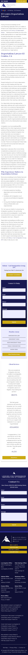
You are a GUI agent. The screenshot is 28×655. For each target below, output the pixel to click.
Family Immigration (14, 346)
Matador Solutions (22, 652)
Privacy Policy (13, 647)
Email (4, 294)
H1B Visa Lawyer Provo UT (8, 640)
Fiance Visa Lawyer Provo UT (9, 611)
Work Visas (14, 349)
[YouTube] (18, 555)
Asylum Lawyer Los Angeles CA (9, 609)
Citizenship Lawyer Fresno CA (9, 638)
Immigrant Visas (14, 339)
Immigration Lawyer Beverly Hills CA (11, 636)
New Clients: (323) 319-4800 (10, 485)
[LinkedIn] (10, 555)
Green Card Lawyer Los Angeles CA (10, 624)
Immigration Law (14, 335)
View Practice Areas (14, 354)
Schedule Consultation (14, 274)
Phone (4, 301)
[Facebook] (11, 555)
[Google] (14, 555)
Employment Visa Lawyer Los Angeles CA (12, 615)
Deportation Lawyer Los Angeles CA (10, 607)
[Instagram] (13, 555)
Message (4, 309)
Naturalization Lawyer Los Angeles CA (11, 605)
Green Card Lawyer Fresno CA (9, 619)
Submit (14, 322)
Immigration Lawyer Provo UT (9, 630)
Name (4, 287)
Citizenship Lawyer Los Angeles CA (10, 617)
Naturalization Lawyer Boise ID (9, 634)
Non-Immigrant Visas (14, 342)
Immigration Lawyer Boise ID (8, 626)
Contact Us (22, 647)
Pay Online (4, 1)
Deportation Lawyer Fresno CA (9, 628)
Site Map (5, 647)
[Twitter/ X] (16, 555)
